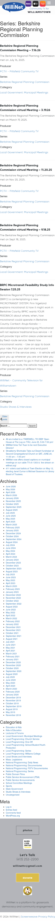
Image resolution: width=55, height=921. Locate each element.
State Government (14, 788)
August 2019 (12, 709)
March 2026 (11, 495)
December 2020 (13, 662)
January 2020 (12, 694)
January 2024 (12, 559)
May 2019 (10, 712)
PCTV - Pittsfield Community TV (19, 71)
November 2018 (13, 715)
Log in (9, 806)
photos (27, 830)
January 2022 (12, 624)
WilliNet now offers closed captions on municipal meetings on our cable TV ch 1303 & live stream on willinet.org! (30, 462)
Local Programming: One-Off (19, 741)
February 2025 (13, 527)
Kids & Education (14, 730)
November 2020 (13, 665)
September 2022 (13, 603)
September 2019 (13, 706)
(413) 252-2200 (28, 859)
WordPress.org (13, 815)
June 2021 (11, 644)
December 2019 (13, 697)
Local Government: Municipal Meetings (24, 92)
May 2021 (10, 647)
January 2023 (12, 591)
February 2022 (13, 621)
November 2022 (13, 597)
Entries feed (11, 809)
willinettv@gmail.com (27, 865)
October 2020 (12, 668)
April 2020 (10, 685)
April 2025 (10, 521)
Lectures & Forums (15, 733)
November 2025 (13, 501)
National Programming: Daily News (22, 762)
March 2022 (11, 618)
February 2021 (13, 656)
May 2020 (10, 682)
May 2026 (10, 489)
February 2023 (13, 589)
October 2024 (12, 536)
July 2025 (10, 512)
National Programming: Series (20, 771)
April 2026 (10, 492)
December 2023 (13, 562)
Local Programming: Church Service (22, 738)
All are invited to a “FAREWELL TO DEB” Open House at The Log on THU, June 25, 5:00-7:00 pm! (29, 440)
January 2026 (12, 498)
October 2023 (12, 565)
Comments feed (13, 812)
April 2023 (10, 583)
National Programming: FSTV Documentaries (27, 768)
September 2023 (13, 568)
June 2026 (11, 486)
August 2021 (12, 638)
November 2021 (13, 630)
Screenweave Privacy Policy (38, 916)
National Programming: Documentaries (24, 765)
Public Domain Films (15, 774)
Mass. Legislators (14, 759)
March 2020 (11, 688)
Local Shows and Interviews (19, 756)
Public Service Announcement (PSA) (23, 777)
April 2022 (10, 615)
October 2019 (12, 703)
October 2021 (12, 632)
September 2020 (13, 671)
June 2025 (11, 515)
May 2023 (10, 580)
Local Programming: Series (18, 750)
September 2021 (13, 635)
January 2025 (12, 530)
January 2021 (12, 659)
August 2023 (12, 571)
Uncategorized (12, 794)
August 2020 (12, 674)
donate (27, 877)
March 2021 (11, 653)
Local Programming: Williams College (23, 753)
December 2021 (13, 627)
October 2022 (12, 600)
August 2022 (12, 606)
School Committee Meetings (19, 782)
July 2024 (10, 545)
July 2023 (10, 574)
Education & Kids (14, 727)
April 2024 (10, 553)
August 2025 (12, 509)
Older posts (4, 418)
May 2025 (10, 518)
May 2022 (10, 612)
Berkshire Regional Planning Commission (24, 82)
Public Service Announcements (20, 780)
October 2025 (12, 503)
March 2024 (11, 556)
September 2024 (13, 539)
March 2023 (11, 586)
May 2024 (10, 550)
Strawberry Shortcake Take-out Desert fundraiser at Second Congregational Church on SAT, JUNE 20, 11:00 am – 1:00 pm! (30, 453)
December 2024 (13, 533)
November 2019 (13, 700)
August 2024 (12, 542)
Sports (9, 785)
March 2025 (11, 524)
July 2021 (10, 641)
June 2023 (11, 577)
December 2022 (13, 594)
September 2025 (13, 506)
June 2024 (11, 547)
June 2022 (11, 609)
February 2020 (13, 691)
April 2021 (10, 650)
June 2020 (11, 679)
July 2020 (10, 676)
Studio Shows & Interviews (16, 406)
